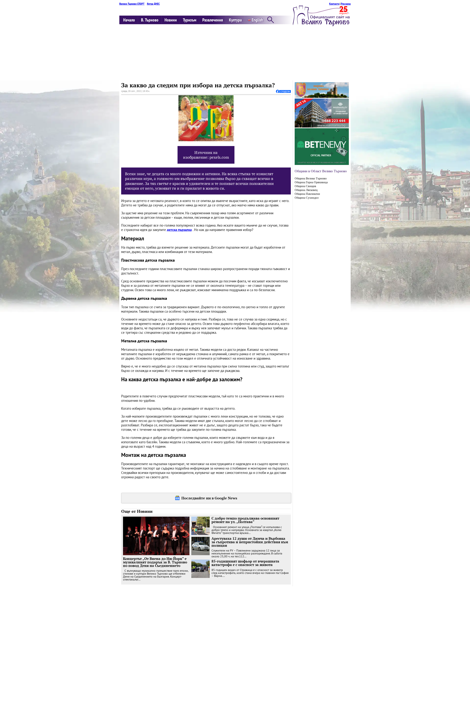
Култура (235, 20)
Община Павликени (307, 193)
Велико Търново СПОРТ (131, 4)
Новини (170, 20)
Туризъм (189, 20)
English (257, 20)
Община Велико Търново (311, 178)
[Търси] (270, 20)
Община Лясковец (306, 190)
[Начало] (321, 25)
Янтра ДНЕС (153, 4)
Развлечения (212, 20)
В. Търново (149, 20)
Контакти (334, 4)
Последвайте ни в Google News (209, 498)
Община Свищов (305, 186)
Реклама (346, 4)
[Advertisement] (235, 53)
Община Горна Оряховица (311, 182)
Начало (129, 20)
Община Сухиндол (307, 197)
